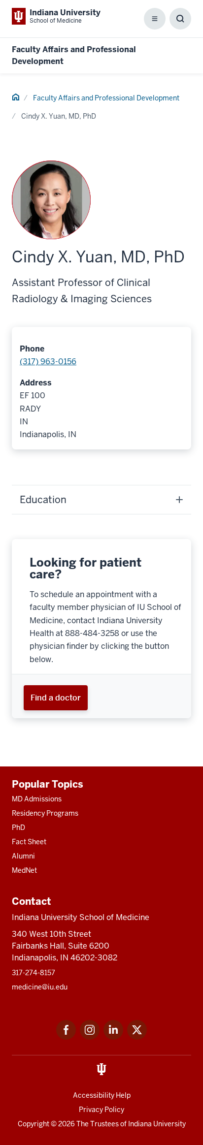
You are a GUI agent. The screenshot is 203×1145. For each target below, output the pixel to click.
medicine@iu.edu (40, 987)
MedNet (24, 870)
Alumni (23, 856)
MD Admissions (37, 799)
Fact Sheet (29, 841)
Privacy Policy (101, 1109)
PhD (18, 827)
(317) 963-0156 (48, 361)
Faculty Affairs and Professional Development (106, 98)
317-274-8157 (33, 972)
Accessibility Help (102, 1095)
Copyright (33, 1123)
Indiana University (157, 1123)
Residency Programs (45, 813)
